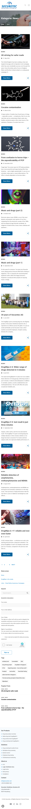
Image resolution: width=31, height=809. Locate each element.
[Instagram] (20, 804)
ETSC (3, 668)
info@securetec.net (6, 781)
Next (13, 564)
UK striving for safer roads (9, 691)
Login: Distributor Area (8, 767)
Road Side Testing (22, 671)
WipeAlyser (5, 681)
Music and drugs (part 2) (11, 210)
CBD (22, 661)
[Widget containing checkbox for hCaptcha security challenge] (13, 645)
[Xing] (14, 804)
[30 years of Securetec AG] (15, 294)
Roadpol (4, 671)
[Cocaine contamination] (15, 87)
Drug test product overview (9, 734)
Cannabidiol (15, 661)
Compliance (6, 774)
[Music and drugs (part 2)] (15, 190)
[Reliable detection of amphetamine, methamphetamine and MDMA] (15, 455)
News (2, 575)
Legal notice (6, 769)
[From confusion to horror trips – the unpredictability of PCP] (15, 137)
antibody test (5, 661)
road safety (12, 671)
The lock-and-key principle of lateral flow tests (13, 678)
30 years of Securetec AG (12, 315)
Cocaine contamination (8, 699)
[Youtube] (10, 804)
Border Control (6, 752)
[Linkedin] (17, 804)
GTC (4, 764)
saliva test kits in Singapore (9, 674)
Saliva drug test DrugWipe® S (10, 736)
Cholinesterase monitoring (9, 757)
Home (2, 24)
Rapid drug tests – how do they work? (17, 668)
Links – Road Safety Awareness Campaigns (12, 583)
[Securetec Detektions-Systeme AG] (9, 5)
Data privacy (6, 771)
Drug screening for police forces (10, 748)
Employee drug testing (8, 755)
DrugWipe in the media (7, 579)
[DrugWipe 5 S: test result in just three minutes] (15, 402)
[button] (3, 806)
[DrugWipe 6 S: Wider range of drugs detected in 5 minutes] (15, 347)
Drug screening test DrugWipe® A (11, 741)
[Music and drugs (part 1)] (15, 242)
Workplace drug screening (9, 750)
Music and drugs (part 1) (11, 263)
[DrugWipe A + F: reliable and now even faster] (15, 510)
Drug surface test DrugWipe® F (10, 738)
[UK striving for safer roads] (15, 35)
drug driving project (7, 664)
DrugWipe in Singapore (20, 664)
